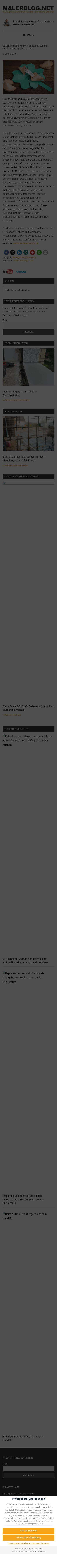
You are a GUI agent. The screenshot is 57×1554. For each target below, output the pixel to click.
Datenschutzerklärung (23, 1549)
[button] (28, 1531)
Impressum (38, 1549)
